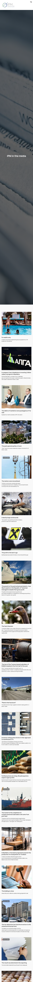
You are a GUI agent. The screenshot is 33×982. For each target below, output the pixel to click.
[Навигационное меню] (31, 2)
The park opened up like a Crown (12, 446)
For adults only (6, 337)
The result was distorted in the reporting (14, 963)
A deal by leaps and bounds (10, 517)
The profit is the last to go (10, 553)
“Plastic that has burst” (9, 702)
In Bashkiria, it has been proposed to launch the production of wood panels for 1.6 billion (16, 853)
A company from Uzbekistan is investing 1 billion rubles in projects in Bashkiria (16, 373)
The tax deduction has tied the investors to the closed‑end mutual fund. (16, 925)
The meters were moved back (11, 481)
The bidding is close (8, 891)
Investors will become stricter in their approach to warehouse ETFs (16, 738)
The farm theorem (7, 626)
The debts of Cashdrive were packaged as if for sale (16, 411)
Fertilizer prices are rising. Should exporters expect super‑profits (15, 777)
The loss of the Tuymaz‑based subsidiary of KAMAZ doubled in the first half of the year (15, 665)
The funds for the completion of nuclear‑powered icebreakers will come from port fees (15, 814)
